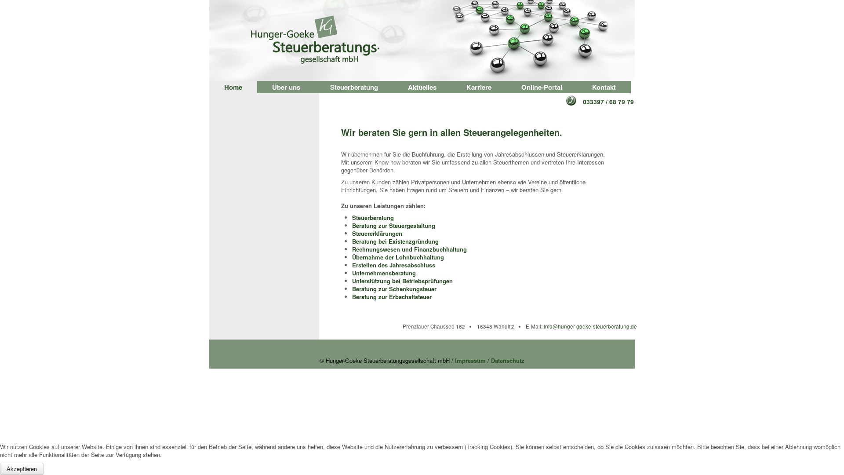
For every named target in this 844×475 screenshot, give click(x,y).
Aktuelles (422, 87)
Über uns (286, 87)
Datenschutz (507, 360)
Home (233, 87)
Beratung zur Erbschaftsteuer (392, 296)
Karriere (478, 87)
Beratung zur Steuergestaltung (393, 225)
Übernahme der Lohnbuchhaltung (398, 257)
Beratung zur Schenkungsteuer (394, 289)
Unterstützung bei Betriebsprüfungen (402, 281)
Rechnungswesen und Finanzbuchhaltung (409, 249)
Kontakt (604, 87)
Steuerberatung (354, 87)
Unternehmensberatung (384, 273)
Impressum (470, 360)
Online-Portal (541, 87)
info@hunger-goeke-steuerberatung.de (590, 326)
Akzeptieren (22, 468)
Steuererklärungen (377, 233)
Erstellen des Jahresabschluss (393, 265)
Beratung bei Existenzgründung (395, 241)
